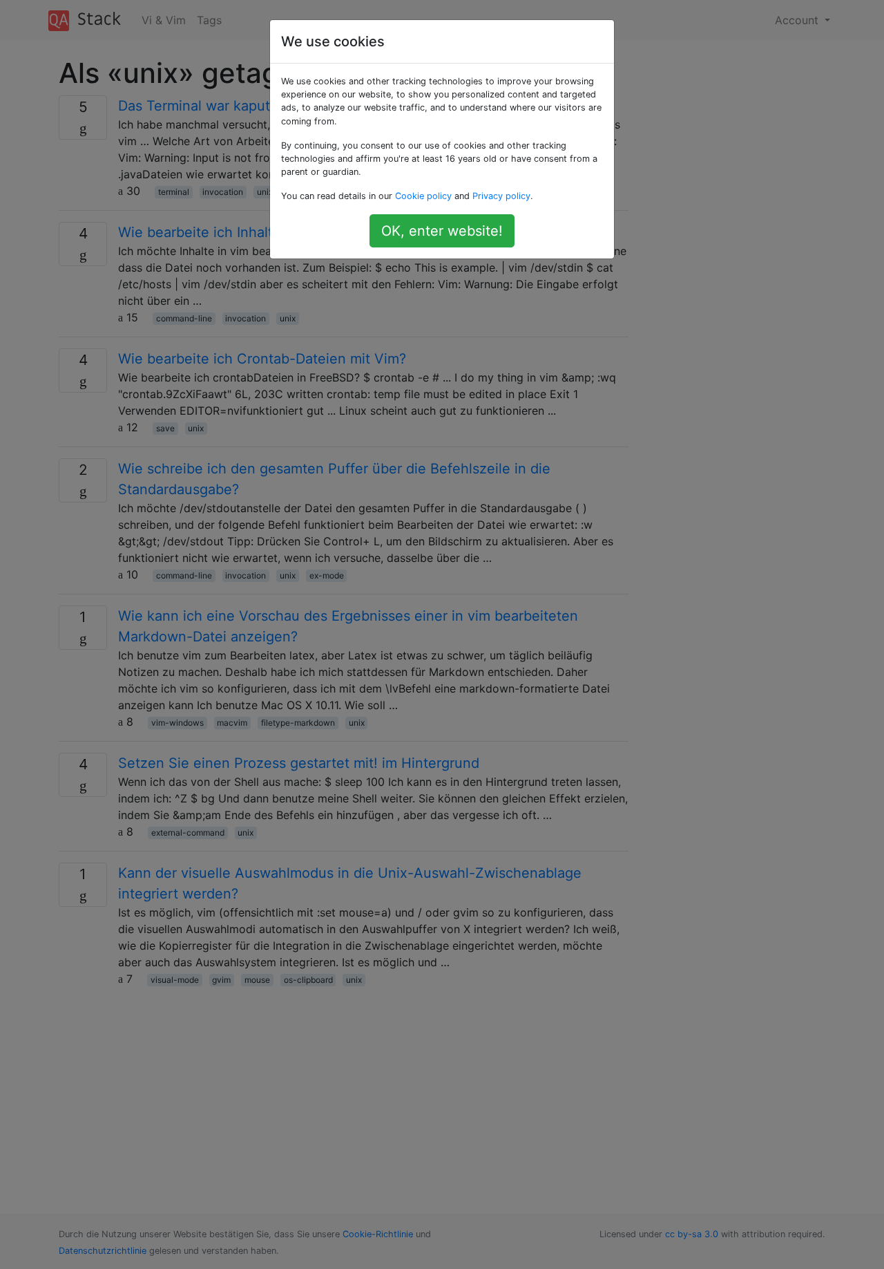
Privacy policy (501, 196)
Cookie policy (423, 196)
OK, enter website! (442, 231)
